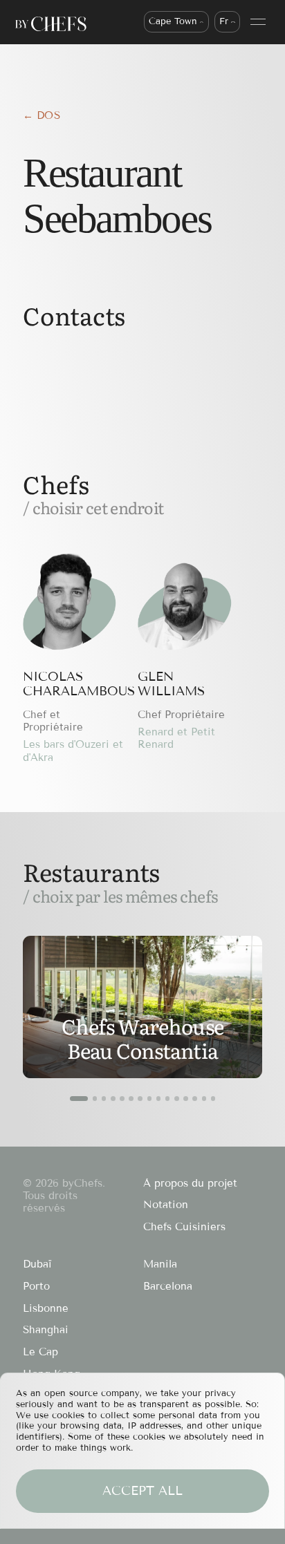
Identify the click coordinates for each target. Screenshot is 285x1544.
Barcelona (167, 1286)
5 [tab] (122, 1098)
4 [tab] (113, 1098)
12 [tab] (185, 1098)
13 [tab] (194, 1098)
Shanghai (45, 1330)
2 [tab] (95, 1098)
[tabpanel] (142, 1006)
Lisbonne (45, 1308)
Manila (160, 1264)
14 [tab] (204, 1098)
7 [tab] (140, 1098)
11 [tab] (176, 1098)
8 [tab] (149, 1098)
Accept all (142, 1490)
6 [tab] (131, 1098)
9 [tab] (158, 1098)
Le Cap (40, 1352)
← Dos (41, 115)
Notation (165, 1204)
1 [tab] (79, 1098)
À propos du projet (190, 1183)
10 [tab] (167, 1098)
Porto (36, 1286)
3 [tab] (104, 1098)
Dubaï (37, 1264)
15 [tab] (213, 1098)
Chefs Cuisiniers (184, 1227)
